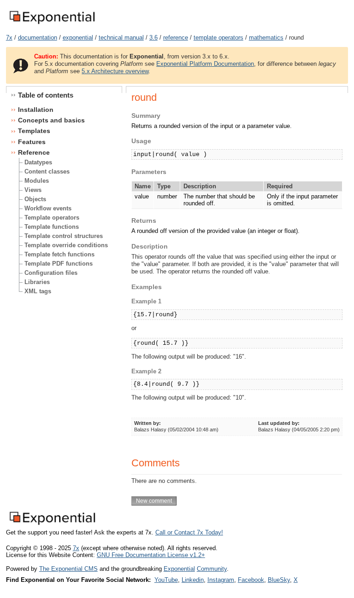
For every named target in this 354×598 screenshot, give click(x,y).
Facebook (251, 579)
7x (9, 37)
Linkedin (193, 579)
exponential (78, 37)
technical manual (121, 37)
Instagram (220, 579)
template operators (218, 37)
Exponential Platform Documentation (205, 63)
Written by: (147, 423)
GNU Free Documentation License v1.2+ (151, 555)
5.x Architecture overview (115, 71)
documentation (37, 37)
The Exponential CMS (68, 568)
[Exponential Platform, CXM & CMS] (52, 24)
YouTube (166, 579)
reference (175, 37)
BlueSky (279, 579)
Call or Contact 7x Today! (189, 532)
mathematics (266, 37)
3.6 (153, 37)
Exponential (179, 568)
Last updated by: (279, 423)
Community (212, 568)
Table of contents (45, 95)
